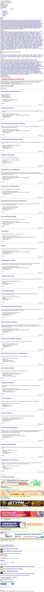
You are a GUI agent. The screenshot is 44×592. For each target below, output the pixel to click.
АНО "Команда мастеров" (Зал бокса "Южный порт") (14, 353)
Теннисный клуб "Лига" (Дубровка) (9, 459)
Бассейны (11, 62)
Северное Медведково (9, 40)
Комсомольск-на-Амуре (22, 23)
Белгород (34, 20)
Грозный (30, 21)
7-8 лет (12, 54)
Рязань (7, 26)
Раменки (28, 34)
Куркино (37, 40)
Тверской (39, 42)
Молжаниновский (27, 37)
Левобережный (21, 37)
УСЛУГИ (6, 546)
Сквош (10, 70)
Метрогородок (11, 32)
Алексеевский (22, 38)
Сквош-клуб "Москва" (6, 412)
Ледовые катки (16, 62)
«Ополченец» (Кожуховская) (8, 276)
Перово (26, 32)
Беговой (12, 36)
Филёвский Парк (7, 35)
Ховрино (8, 38)
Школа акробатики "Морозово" (9, 216)
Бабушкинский (34, 38)
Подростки (15, 55)
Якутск (18, 28)
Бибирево (40, 38)
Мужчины (39, 56)
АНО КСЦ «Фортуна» (6, 398)
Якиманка (7, 43)
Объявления (5, 11)
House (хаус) (23, 70)
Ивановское (34, 31)
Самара (10, 26)
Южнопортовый (25, 47)
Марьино (34, 46)
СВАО (17, 38)
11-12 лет (19, 55)
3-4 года (5, 54)
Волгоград (16, 21)
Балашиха (27, 20)
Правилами (13, 562)
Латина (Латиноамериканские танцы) (13, 72)
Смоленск (34, 26)
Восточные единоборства (26, 64)
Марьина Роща (25, 39)
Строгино (19, 41)
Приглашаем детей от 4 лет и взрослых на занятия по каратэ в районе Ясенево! (14, 575)
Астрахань (23, 20)
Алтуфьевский (28, 38)
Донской (40, 43)
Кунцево (36, 33)
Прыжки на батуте (36, 69)
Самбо (8, 66)
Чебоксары (38, 27)
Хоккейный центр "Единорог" (8, 260)
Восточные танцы (18, 71)
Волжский (20, 21)
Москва (1, 17)
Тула (19, 27)
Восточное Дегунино (31, 36)
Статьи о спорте (5, 13)
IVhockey (3, 245)
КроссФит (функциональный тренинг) (36, 68)
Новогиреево (16, 32)
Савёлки (33, 35)
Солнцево (33, 34)
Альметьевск (14, 20)
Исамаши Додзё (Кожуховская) (8, 444)
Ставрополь (40, 26)
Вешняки (11, 31)
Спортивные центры (23, 62)
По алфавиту (7, 83)
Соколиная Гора (8, 33)
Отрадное (36, 39)
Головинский (38, 36)
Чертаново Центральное (33, 45)
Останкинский (31, 39)
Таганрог (5, 27)
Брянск (37, 20)
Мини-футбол (6, 69)
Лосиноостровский (13, 39)
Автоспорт (13, 63)
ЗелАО (20, 35)
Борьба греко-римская (16, 64)
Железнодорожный (14, 22)
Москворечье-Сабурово (9, 44)
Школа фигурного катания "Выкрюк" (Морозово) (13, 123)
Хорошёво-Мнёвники (25, 41)
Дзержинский (35, 21)
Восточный (25, 31)
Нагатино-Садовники (18, 44)
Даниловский (35, 43)
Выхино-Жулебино (10, 46)
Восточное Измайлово (18, 31)
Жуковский (21, 22)
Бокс (10, 64)
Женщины (2, 57)
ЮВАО (4, 46)
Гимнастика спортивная (29, 67)
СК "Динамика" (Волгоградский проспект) (11, 306)
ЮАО (10, 43)
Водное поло (32, 66)
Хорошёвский (13, 38)
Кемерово (10, 23)
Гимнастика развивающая (20, 67)
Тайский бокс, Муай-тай (21, 66)
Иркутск (31, 22)
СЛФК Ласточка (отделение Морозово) (10, 169)
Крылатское (31, 33)
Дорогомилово (26, 33)
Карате (7, 65)
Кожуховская (17, 51)
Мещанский (23, 42)
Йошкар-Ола (35, 22)
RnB (27, 70)
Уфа (28, 27)
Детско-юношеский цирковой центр (9, 427)
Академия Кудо (5, 231)
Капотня (16, 46)
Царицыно (17, 45)
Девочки (38, 54)
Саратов (16, 26)
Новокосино (22, 32)
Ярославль (22, 28)
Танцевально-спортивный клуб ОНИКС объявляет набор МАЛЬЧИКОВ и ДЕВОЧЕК (19, 573)
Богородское (6, 31)
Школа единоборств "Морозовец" (9, 322)
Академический (35, 47)
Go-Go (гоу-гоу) (17, 70)
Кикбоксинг (12, 65)
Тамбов (8, 27)
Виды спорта (5, 12)
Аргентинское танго (33, 70)
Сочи (37, 26)
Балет (38, 70)
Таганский (34, 42)
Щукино (32, 41)
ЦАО (42, 41)
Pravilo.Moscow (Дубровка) (7, 290)
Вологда (23, 21)
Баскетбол (26, 63)
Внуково (20, 33)
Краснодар (41, 23)
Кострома (32, 23)
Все (1, 20)
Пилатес (27, 69)
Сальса (31, 72)
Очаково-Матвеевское (12, 34)
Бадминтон (22, 63)
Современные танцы (37, 72)
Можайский (40, 33)
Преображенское (31, 32)
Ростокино (41, 39)
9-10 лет (15, 54)
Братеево (31, 43)
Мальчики (20, 54)
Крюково (23, 35)
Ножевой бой (38, 65)
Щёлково (10, 28)
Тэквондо (28, 66)
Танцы (13, 70)
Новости (4, 15)
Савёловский (34, 37)
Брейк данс (11, 71)
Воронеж (27, 21)
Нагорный (33, 44)
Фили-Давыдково (15, 35)
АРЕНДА (12, 545)
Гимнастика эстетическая (11, 68)
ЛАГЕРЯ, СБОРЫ (11, 546)
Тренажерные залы (7, 63)
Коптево (15, 37)
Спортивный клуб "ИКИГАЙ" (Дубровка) (11, 338)
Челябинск (2, 28)
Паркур (20, 69)
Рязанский (14, 47)
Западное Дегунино (10, 37)
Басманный (5, 42)
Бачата (7, 71)
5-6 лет (9, 54)
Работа (4, 14)
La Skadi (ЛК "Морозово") (7, 107)
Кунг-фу (25, 65)
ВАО (3, 31)
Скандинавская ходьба (4, 70)
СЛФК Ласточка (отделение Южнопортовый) (12, 139)
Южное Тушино (37, 41)
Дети (3, 54)
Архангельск (18, 20)
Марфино (19, 39)
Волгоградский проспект (6, 51)
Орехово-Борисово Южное (9, 45)
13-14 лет (23, 55)
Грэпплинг (33, 64)
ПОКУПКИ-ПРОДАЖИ (4, 545)
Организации (5, 10)
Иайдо (4, 65)
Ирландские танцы (37, 71)
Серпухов (25, 26)
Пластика (23, 72)
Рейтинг (13, 83)
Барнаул (30, 20)
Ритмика (27, 72)
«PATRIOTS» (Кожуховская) (8, 154)
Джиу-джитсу (38, 64)
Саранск (13, 26)
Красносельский (17, 42)
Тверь (11, 27)
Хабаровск (31, 27)
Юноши (35, 55)
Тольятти (13, 27)
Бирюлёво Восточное (16, 43)
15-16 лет (27, 55)
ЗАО (17, 33)
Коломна (16, 23)
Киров (13, 23)
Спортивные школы (32, 62)
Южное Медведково (23, 40)
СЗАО (34, 40)
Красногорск (36, 23)
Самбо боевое (13, 66)
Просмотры (17, 83)
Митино (41, 40)
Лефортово (25, 46)
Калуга (7, 23)
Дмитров (39, 21)
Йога (24, 68)
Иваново (24, 22)
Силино (36, 35)
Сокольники (14, 33)
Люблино (30, 46)
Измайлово (40, 31)
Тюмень (21, 27)
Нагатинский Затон (27, 44)
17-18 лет (31, 55)
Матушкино (28, 35)
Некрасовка (38, 46)
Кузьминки (20, 46)
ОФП (18, 69)
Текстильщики (19, 47)
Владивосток (2, 21)
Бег (28, 63)
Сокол (38, 37)
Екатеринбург (8, 22)
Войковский (24, 36)
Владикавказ (7, 21)
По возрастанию (23, 83)
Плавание (31, 69)
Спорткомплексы (5, 62)
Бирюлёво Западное (24, 43)
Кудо (22, 65)
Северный (16, 40)
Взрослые (35, 56)
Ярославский (29, 40)
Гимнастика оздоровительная (10, 67)
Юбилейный (14, 28)
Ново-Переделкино (4, 34)
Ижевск (27, 22)
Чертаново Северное (24, 45)
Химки (34, 27)
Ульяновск (25, 27)
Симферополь (29, 26)
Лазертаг (2, 69)
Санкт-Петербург (8, 20)
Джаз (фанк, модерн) (26, 71)
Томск (17, 27)
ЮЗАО (30, 47)
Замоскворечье (11, 42)
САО (5, 36)
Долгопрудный (3, 22)
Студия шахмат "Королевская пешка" (10, 186)
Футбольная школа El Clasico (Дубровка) (11, 91)
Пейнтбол (24, 69)
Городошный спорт (19, 68)
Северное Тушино (13, 41)
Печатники (9, 47)
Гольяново (30, 31)
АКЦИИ (2, 546)
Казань (39, 22)
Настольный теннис (13, 69)
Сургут (1, 27)
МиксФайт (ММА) (31, 65)
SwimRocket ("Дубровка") (7, 382)
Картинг (26, 68)
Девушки (14, 56)
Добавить (2, 3)
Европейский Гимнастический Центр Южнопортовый (14, 200)
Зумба (31, 71)
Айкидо (7, 64)
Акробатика (17, 63)
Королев (28, 23)
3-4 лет (23, 54)
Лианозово (7, 39)
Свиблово (2, 40)
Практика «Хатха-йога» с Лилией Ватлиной (8, 577)
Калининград (2, 23)
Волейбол (37, 66)
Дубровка (13, 51)
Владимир (12, 21)
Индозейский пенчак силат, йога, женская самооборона (10, 553)
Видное (40, 20)
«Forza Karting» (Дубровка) (7, 367)
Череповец (6, 28)
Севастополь (20, 26)
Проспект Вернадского (21, 34)
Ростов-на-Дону (3, 26)
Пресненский (29, 42)
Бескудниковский (17, 36)
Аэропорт (8, 36)
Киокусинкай (18, 65)
